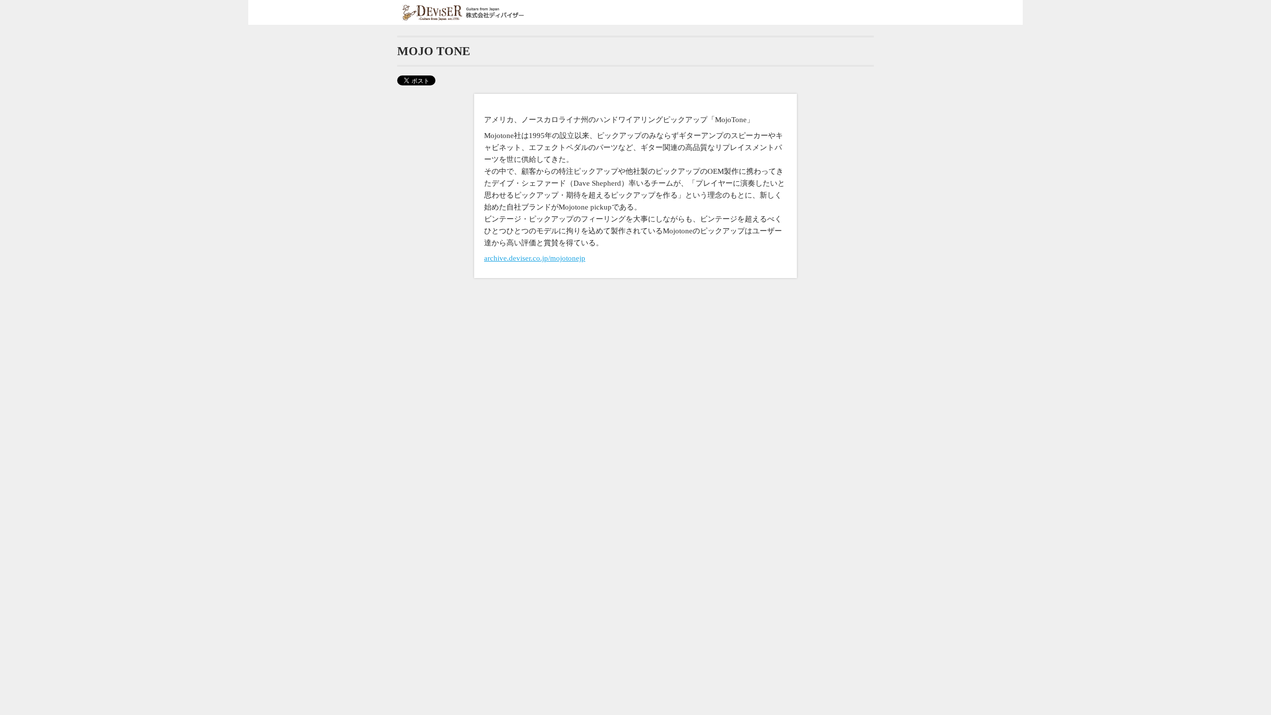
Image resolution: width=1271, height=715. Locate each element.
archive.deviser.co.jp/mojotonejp (534, 258)
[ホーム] (464, 12)
